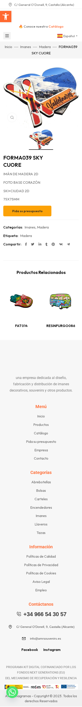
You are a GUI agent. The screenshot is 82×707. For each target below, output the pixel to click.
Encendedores (41, 507)
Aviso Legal (41, 581)
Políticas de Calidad (41, 556)
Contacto (41, 458)
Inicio (8, 47)
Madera (45, 47)
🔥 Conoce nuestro (41, 26)
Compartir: (12, 244)
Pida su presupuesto (41, 441)
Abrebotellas (41, 482)
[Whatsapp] (12, 696)
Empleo (41, 590)
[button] (5, 16)
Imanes (25, 47)
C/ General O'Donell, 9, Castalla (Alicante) (44, 5)
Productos (41, 424)
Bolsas (41, 490)
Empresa (41, 450)
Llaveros (41, 524)
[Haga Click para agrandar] (12, 117)
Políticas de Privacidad (41, 565)
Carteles (41, 499)
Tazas (41, 532)
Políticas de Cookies (41, 573)
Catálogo (41, 433)
